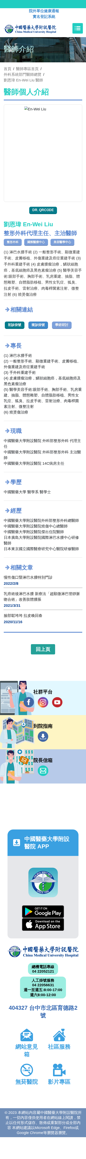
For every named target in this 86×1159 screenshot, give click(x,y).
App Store (43, 924)
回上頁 (43, 649)
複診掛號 (38, 325)
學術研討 (61, 325)
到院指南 (43, 736)
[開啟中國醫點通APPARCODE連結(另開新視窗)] (43, 882)
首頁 (7, 69)
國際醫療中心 (36, 242)
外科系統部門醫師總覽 (22, 74)
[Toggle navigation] (77, 28)
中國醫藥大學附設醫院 (43, 952)
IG (43, 702)
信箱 (43, 770)
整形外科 (13, 242)
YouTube (57, 702)
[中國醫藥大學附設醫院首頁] (36, 28)
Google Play (43, 911)
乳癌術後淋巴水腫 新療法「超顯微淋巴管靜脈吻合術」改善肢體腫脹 (42, 597)
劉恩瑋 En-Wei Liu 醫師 (23, 80)
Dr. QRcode (43, 210)
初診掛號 (14, 325)
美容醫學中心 (62, 242)
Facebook (29, 702)
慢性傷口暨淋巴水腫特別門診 (28, 577)
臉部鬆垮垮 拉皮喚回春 (23, 616)
